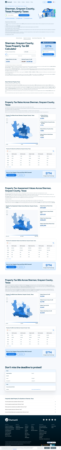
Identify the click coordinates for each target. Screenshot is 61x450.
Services (6, 424)
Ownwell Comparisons (43, 427)
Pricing (32, 427)
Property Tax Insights (43, 431)
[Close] (60, 448)
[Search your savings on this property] (53, 151)
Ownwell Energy (8, 431)
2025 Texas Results (42, 426)
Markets (17, 424)
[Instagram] (49, 419)
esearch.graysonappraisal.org (36, 389)
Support (53, 424)
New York (26, 433)
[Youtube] (55, 419)
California (26, 426)
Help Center (53, 426)
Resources (41, 424)
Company (33, 424)
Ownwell (9, 116)
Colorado (26, 427)
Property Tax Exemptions (9, 427)
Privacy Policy (7, 444)
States (26, 424)
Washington (27, 437)
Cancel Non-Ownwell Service (44, 438)
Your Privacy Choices (8, 445)
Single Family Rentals (19, 427)
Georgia (26, 430)
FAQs (52, 427)
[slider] (6, 54)
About (32, 426)
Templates (41, 436)
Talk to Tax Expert (8, 436)
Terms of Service (11, 444)
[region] (30, 448)
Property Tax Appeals (9, 426)
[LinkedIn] (46, 419)
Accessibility (18, 444)
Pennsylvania (27, 434)
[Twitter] (52, 419)
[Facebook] (43, 419)
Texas (26, 436)
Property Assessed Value (10, 51)
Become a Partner (34, 430)
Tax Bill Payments (8, 430)
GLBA (15, 444)
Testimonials (41, 434)
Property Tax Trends (42, 433)
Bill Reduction (7, 434)
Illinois (26, 431)
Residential (18, 426)
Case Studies (41, 430)
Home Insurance (8, 433)
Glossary (40, 437)
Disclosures (21, 444)
